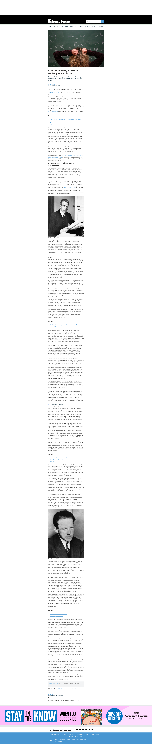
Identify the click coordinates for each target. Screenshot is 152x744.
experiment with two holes (70, 187)
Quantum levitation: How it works (58, 614)
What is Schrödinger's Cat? (56, 327)
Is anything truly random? (56, 616)
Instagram (67, 688)
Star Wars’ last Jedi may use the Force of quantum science (64, 325)
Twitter (59, 688)
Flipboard (73, 688)
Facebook (63, 688)
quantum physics (74, 146)
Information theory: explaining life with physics (62, 457)
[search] (102, 21)
